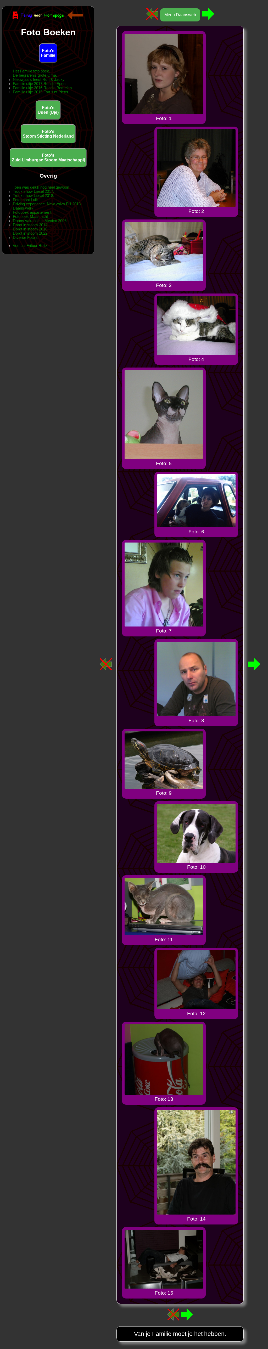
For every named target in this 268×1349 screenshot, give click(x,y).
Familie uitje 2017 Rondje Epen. (39, 84)
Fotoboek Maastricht (30, 217)
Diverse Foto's (25, 237)
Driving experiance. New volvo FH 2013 (47, 204)
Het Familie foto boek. (31, 71)
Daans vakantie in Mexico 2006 (39, 221)
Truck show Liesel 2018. (33, 196)
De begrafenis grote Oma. (35, 75)
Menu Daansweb (180, 15)
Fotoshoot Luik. (26, 200)
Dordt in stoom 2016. (30, 229)
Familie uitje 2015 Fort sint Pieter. (41, 92)
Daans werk (23, 208)
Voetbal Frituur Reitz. (30, 246)
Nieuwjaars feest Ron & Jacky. (39, 79)
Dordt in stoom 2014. (30, 225)
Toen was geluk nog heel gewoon (41, 187)
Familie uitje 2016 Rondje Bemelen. (43, 88)
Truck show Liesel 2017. (33, 191)
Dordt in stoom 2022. (30, 233)
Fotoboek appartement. (32, 212)
